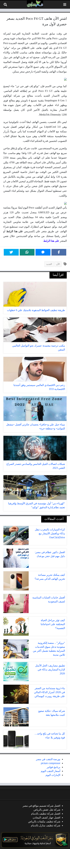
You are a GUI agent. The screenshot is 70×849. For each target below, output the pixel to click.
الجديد (49, 264)
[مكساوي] (35, 3)
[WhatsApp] (27, 252)
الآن (58, 264)
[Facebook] (58, 252)
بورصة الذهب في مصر (48, 759)
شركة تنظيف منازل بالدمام (45, 825)
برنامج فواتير (53, 767)
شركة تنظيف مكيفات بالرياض (44, 821)
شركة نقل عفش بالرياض (47, 809)
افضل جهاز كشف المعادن (46, 817)
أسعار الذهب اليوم (50, 771)
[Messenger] (42, 252)
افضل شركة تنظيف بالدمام (45, 813)
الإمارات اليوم (53, 775)
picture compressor (50, 763)
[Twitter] (11, 252)
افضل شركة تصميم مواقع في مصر (41, 805)
